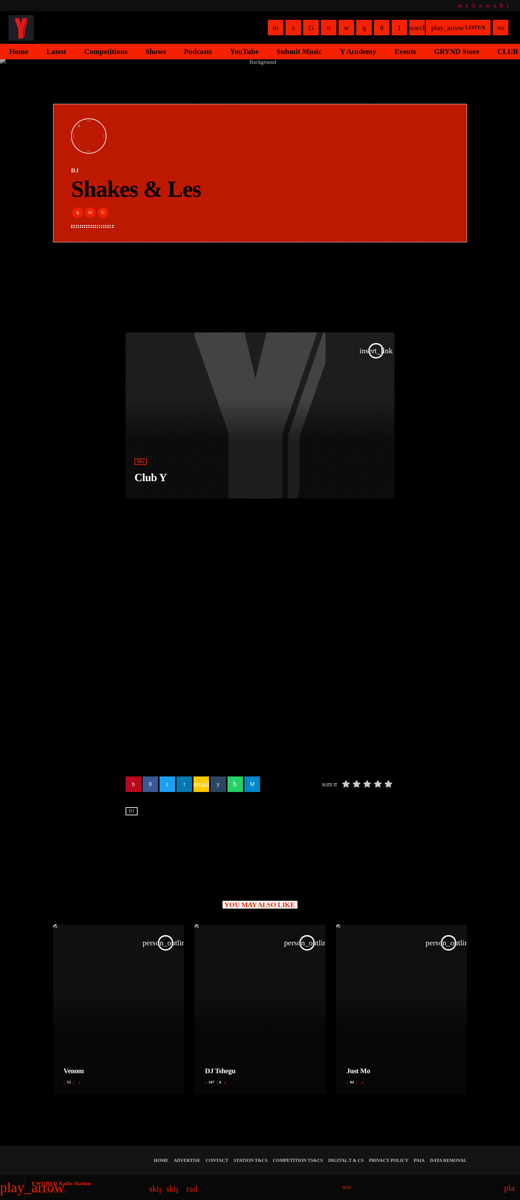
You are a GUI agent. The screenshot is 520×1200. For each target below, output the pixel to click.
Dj (131, 811)
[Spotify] (480, 5)
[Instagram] (494, 5)
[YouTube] (460, 5)
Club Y (150, 477)
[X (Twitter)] (467, 5)
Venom (74, 1071)
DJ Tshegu (220, 1071)
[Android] (507, 5)
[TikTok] (474, 5)
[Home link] (21, 27)
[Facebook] (501, 5)
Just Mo (358, 1071)
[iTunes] (488, 5)
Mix (140, 461)
